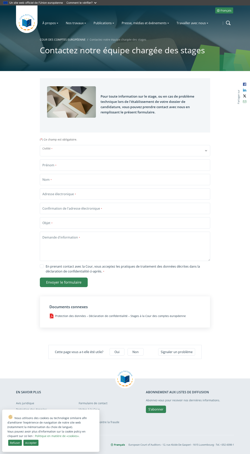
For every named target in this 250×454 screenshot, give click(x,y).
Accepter (31, 443)
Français (226, 10)
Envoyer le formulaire (63, 282)
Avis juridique (25, 403)
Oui (117, 352)
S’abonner (155, 409)
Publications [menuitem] (103, 23)
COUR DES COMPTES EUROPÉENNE (63, 39)
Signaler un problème (177, 352)
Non (135, 352)
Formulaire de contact (93, 403)
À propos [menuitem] (49, 23)
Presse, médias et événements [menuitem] (144, 23)
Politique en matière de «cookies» (57, 436)
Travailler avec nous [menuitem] (191, 23)
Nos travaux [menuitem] (75, 23)
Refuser (15, 443)
